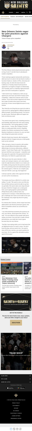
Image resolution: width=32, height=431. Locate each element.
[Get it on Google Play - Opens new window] (21, 396)
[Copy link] (20, 429)
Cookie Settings (16, 423)
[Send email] (17, 429)
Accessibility (16, 413)
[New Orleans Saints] (16, 403)
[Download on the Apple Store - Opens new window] (10, 395)
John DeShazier (10, 45)
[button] (16, 59)
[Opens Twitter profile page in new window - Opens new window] (8, 48)
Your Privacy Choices (16, 420)
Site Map (16, 415)
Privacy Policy (16, 410)
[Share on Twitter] (14, 429)
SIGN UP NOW (16, 330)
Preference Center (16, 425)
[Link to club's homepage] (3, 11)
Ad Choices (16, 418)
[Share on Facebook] (11, 429)
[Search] (27, 12)
